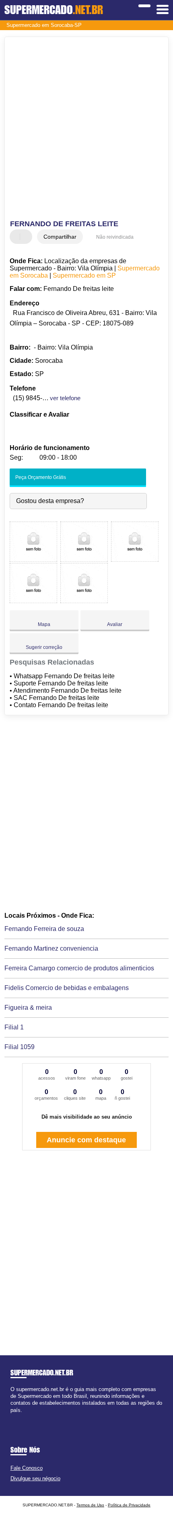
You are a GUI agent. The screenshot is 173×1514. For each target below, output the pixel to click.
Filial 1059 (19, 1046)
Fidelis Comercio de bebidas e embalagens (66, 987)
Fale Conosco (26, 1468)
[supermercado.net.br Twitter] (16, 1417)
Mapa (44, 624)
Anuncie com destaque (86, 1140)
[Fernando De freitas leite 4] (33, 600)
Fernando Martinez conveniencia (51, 948)
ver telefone (65, 398)
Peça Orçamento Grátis (40, 477)
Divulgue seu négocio (35, 1478)
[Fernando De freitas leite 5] (84, 600)
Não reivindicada (115, 237)
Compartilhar (59, 236)
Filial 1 (14, 1027)
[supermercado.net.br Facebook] (12, 1417)
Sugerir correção (44, 647)
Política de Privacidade (129, 1505)
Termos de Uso (90, 1505)
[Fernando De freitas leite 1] (33, 559)
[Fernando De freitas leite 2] (84, 559)
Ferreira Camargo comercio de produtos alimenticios (79, 968)
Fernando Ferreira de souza (44, 928)
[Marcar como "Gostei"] (17, 236)
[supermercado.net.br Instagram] (19, 1417)
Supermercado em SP (84, 275)
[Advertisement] (86, 129)
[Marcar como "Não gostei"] (27, 236)
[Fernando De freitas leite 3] (135, 559)
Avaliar (114, 624)
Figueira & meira (28, 1007)
